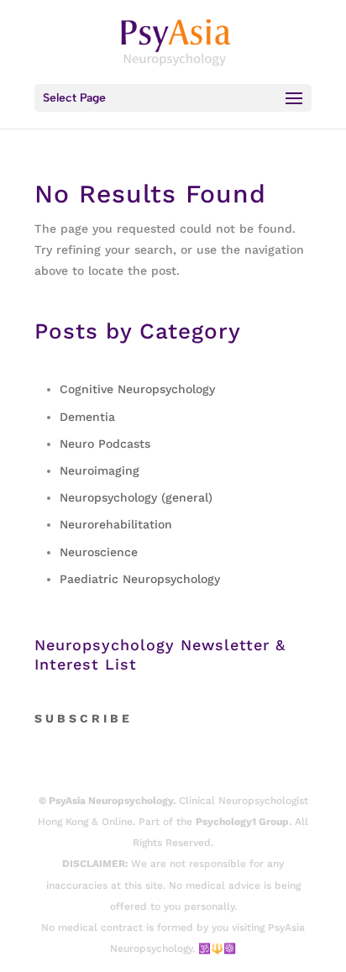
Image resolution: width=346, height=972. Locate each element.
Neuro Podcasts (105, 443)
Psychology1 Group (242, 822)
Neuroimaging (99, 470)
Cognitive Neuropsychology (137, 389)
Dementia (87, 416)
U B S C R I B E (87, 718)
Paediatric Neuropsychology (140, 579)
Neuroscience (99, 552)
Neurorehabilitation (116, 524)
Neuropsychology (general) (136, 497)
